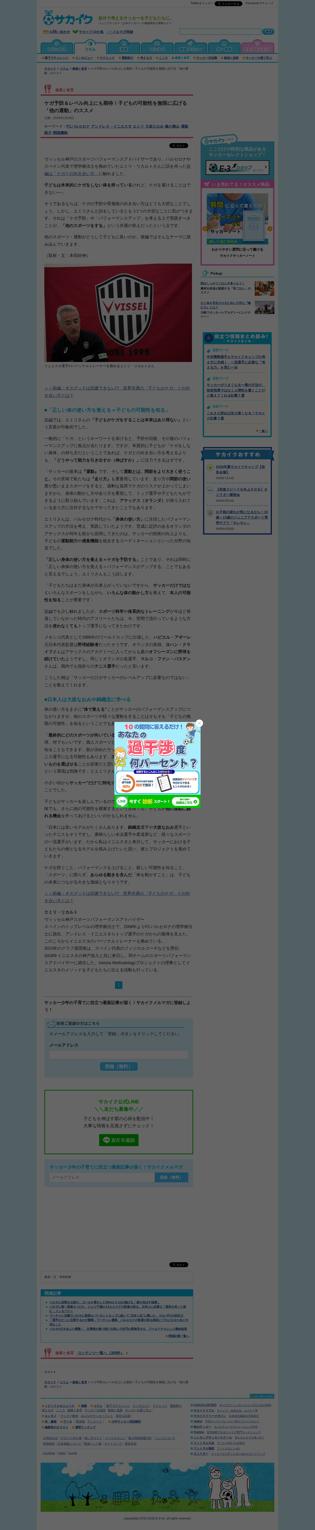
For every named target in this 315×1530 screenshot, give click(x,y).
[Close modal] (199, 723)
